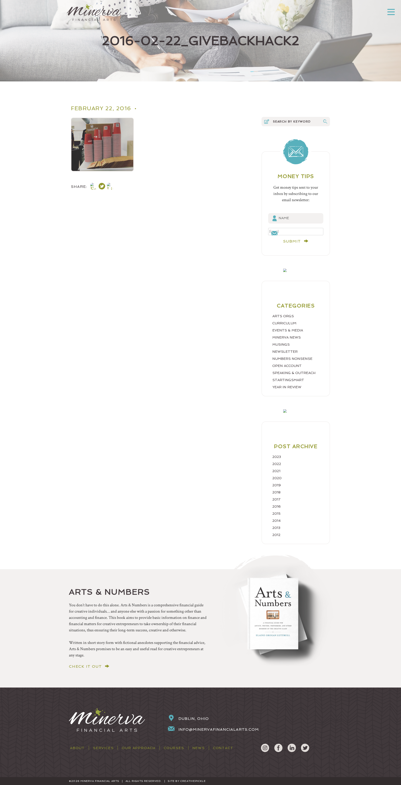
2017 (276, 499)
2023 (276, 457)
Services (103, 748)
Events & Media (287, 330)
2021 (276, 471)
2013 (276, 528)
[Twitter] (102, 187)
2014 (276, 521)
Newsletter (285, 352)
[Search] (325, 121)
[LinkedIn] (110, 187)
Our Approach (139, 748)
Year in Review (286, 387)
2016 (276, 506)
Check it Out (85, 666)
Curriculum (284, 323)
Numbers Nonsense (292, 359)
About (77, 748)
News (198, 748)
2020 (277, 478)
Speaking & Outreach (294, 373)
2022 (276, 464)
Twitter (305, 748)
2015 (276, 514)
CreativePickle (193, 781)
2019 (276, 485)
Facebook (278, 748)
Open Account (287, 366)
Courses (174, 748)
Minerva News (286, 337)
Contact (223, 748)
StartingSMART (288, 380)
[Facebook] (93, 187)
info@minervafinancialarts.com (218, 729)
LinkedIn (292, 748)
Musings (281, 344)
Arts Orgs (283, 316)
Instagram (265, 748)
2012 (276, 535)
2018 (276, 492)
